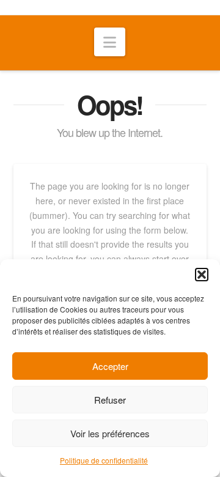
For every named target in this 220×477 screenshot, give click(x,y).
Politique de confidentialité (104, 460)
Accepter (110, 366)
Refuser (110, 399)
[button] (202, 274)
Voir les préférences (110, 433)
